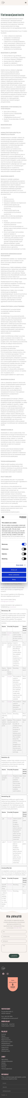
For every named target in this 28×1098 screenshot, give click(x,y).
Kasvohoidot (5, 1038)
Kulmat (3, 1034)
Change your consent (7, 601)
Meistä (3, 1063)
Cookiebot (12, 607)
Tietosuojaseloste (6, 1068)
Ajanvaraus (4, 1059)
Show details (19, 565)
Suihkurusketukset (7, 1045)
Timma (9, 776)
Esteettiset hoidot (6, 1041)
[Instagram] (8, 974)
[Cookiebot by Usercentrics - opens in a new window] (19, 517)
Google (9, 676)
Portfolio (4, 1065)
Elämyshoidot (5, 1051)
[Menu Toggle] (26, 2)
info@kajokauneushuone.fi (9, 1018)
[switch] (24, 549)
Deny (14, 579)
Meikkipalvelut (5, 1043)
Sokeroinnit (4, 1047)
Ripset (3, 1036)
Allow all (14, 570)
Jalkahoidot (4, 1049)
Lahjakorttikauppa (7, 1061)
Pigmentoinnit (5, 1040)
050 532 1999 (18, 928)
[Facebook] (3, 974)
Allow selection (14, 574)
